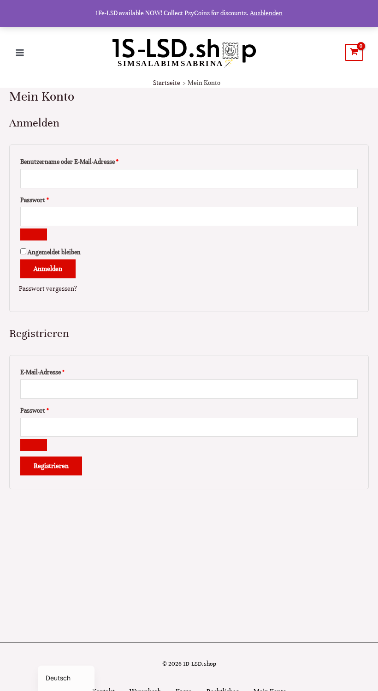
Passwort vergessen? (48, 289)
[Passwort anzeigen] (33, 234)
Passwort (51, 200)
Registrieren (51, 466)
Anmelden (48, 269)
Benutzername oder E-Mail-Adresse (85, 161)
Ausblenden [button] (266, 13)
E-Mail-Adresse (58, 372)
